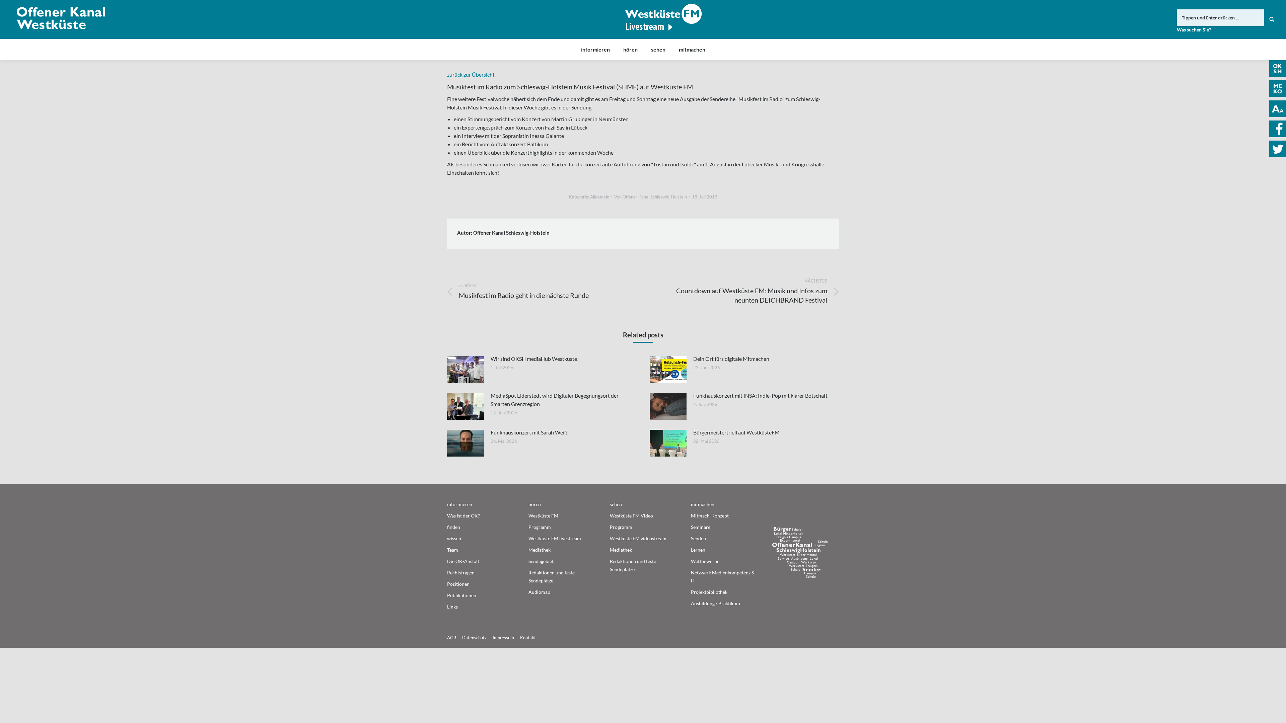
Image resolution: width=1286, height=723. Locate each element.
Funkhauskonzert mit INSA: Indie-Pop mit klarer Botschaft (760, 395)
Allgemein (599, 196)
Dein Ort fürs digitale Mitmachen (731, 358)
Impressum (503, 637)
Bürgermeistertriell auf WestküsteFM (736, 432)
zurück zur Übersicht (471, 74)
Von (650, 196)
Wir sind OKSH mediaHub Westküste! (535, 358)
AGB (451, 637)
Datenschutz (474, 637)
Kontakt (528, 637)
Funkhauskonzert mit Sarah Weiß (529, 432)
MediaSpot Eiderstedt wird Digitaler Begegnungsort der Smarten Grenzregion (555, 399)
